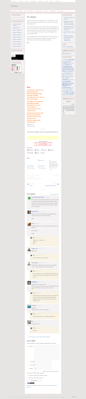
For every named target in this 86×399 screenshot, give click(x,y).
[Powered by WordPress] (72, 397)
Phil (65, 32)
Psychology (70, 83)
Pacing (31, 185)
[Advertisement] (43, 138)
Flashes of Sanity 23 (17, 46)
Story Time (46, 10)
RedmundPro (65, 86)
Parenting (64, 81)
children (70, 64)
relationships (66, 88)
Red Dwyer (66, 84)
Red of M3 (66, 17)
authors (69, 61)
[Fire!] (54, 165)
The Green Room (40, 1)
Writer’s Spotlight (60, 10)
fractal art (67, 71)
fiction (64, 68)
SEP (67, 91)
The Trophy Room (58, 1)
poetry (40, 178)
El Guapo (34, 305)
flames (33, 178)
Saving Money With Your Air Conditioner (69, 28)
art (67, 61)
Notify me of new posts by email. (36, 377)
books (67, 64)
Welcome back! (16, 27)
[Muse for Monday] (32, 162)
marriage (64, 79)
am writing (64, 61)
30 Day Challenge (65, 59)
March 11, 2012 (47, 197)
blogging (64, 63)
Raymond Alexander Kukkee (38, 197)
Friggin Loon (34, 248)
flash (68, 68)
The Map (46, 1)
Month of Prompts (70, 79)
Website (31, 368)
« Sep (63, 113)
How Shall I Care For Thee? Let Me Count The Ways (69, 23)
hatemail (71, 73)
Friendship (67, 73)
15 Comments (56, 175)
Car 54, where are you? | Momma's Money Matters (39, 336)
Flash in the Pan (14, 10)
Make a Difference (65, 77)
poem (37, 178)
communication (67, 66)
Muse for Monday (31, 10)
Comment (30, 346)
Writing (71, 94)
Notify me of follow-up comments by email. (38, 375)
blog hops (69, 63)
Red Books (26, 1)
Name (30, 362)
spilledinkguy (34, 282)
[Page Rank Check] (66, 53)
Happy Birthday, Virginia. (51, 185)
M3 (63, 76)
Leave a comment (53, 194)
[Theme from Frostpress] (74, 397)
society (69, 91)
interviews (71, 74)
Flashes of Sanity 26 (17, 39)
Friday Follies (20, 10)
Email (30, 365)
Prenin (33, 223)
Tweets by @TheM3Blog (67, 46)
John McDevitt (35, 211)
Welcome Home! (14, 1)
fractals (70, 71)
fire (30, 178)
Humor (64, 74)
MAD (25, 10)
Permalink (37, 175)
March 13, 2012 (38, 237)
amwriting (71, 59)
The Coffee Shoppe (33, 1)
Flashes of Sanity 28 (17, 34)
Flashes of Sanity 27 (17, 37)
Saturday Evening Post (38, 10)
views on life (70, 93)
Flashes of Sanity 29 (17, 32)
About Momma (21, 1)
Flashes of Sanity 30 (17, 30)
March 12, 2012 (38, 223)
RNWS (72, 87)
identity (67, 74)
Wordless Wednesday (53, 10)
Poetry (32, 176)
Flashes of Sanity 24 (17, 44)
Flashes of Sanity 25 (17, 41)
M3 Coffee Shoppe (67, 76)
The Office (51, 1)
